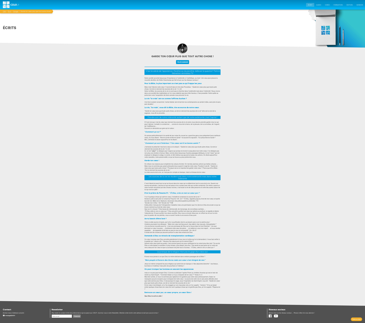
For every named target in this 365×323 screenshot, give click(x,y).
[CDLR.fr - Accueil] (11, 4)
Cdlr (4, 11)
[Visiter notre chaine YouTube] (276, 317)
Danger (15, 11)
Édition (350, 5)
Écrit (310, 5)
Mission (360, 5)
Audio (318, 5)
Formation (338, 5)
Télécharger (182, 62)
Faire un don (356, 319)
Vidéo (327, 5)
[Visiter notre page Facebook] (270, 317)
